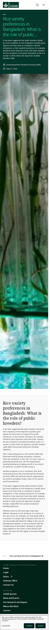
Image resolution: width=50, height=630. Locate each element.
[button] (37, 4)
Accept (40, 626)
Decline (29, 626)
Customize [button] (6, 626)
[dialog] (24, 622)
